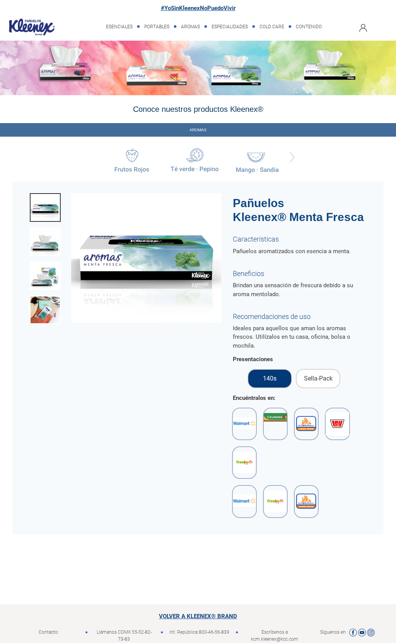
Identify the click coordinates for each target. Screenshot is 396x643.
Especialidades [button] (230, 26)
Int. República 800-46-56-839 (199, 632)
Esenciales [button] (119, 26)
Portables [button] (156, 26)
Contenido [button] (309, 26)
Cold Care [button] (271, 26)
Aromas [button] (190, 26)
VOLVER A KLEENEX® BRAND (198, 616)
